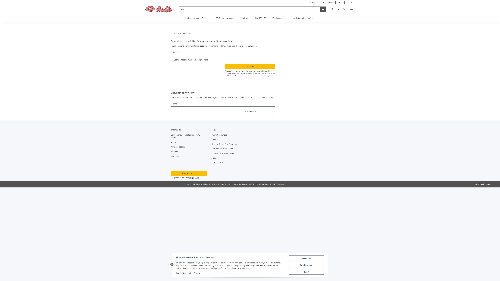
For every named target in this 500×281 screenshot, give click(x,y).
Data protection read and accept (191, 60)
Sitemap (215, 158)
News (340, 2)
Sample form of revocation (223, 153)
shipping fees (194, 178)
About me (175, 142)
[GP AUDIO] (159, 9)
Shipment (175, 151)
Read (206, 60)
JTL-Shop (486, 184)
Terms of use (217, 162)
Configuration (306, 265)
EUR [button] (311, 2)
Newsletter (175, 156)
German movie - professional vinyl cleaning (186, 136)
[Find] (323, 9)
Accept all (306, 258)
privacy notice (261, 73)
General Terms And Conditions (224, 144)
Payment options (178, 147)
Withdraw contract (189, 173)
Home (330, 2)
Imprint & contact (183, 273)
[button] (332, 9)
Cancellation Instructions (222, 148)
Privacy (197, 273)
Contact (350, 2)
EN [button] (321, 2)
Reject (306, 272)
